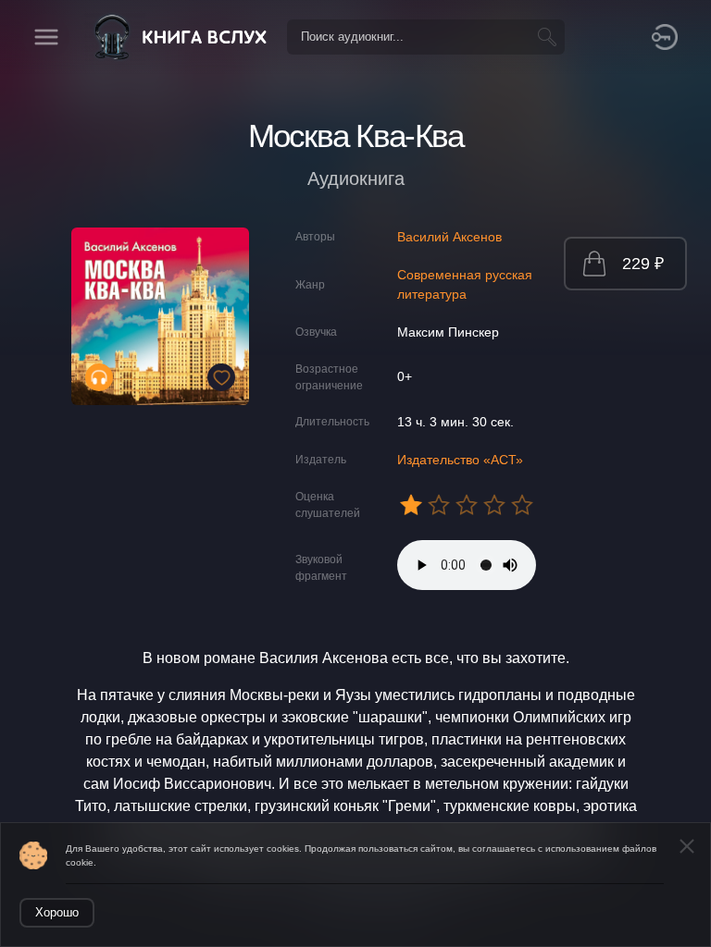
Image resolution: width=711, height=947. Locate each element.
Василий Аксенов (449, 236)
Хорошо (57, 912)
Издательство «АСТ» (460, 459)
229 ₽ (643, 263)
